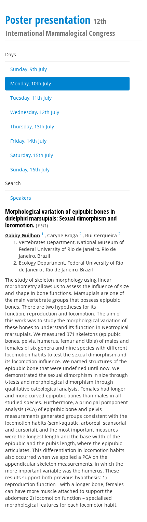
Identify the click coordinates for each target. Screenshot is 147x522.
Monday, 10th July (30, 83)
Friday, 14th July (28, 141)
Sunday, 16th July (30, 169)
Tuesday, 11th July (31, 98)
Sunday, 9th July (28, 69)
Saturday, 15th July (31, 155)
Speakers (20, 198)
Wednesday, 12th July (34, 112)
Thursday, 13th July (32, 126)
